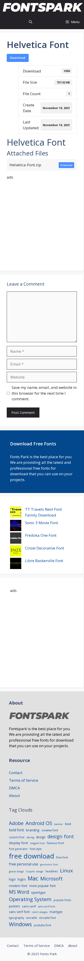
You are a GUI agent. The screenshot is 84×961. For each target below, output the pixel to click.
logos (22, 879)
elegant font (37, 843)
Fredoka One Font (40, 535)
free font (62, 857)
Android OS (39, 823)
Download (17, 58)
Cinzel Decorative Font (44, 548)
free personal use (23, 864)
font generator (18, 849)
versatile (31, 917)
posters (14, 906)
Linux (66, 870)
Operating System (30, 899)
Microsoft (51, 878)
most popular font (42, 886)
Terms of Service (23, 780)
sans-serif (29, 906)
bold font (16, 829)
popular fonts (62, 900)
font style (36, 849)
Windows (20, 924)
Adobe (16, 823)
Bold (68, 824)
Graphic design (34, 871)
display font (18, 843)
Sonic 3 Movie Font (41, 522)
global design (16, 871)
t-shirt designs (39, 912)
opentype (38, 892)
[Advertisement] (42, 222)
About (14, 795)
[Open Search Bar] (30, 22)
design (40, 837)
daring (30, 837)
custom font (16, 837)
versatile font (47, 917)
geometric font (49, 864)
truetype (56, 912)
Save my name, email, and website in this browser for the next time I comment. (44, 393)
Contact (15, 772)
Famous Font (55, 843)
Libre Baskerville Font (44, 560)
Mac (33, 878)
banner (58, 824)
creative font (49, 830)
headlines (51, 871)
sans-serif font (46, 906)
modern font (18, 886)
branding (32, 830)
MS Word (19, 892)
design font (60, 836)
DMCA (14, 787)
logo (12, 879)
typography (16, 918)
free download (31, 856)
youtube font (42, 925)
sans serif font (19, 912)
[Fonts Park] (43, 7)
